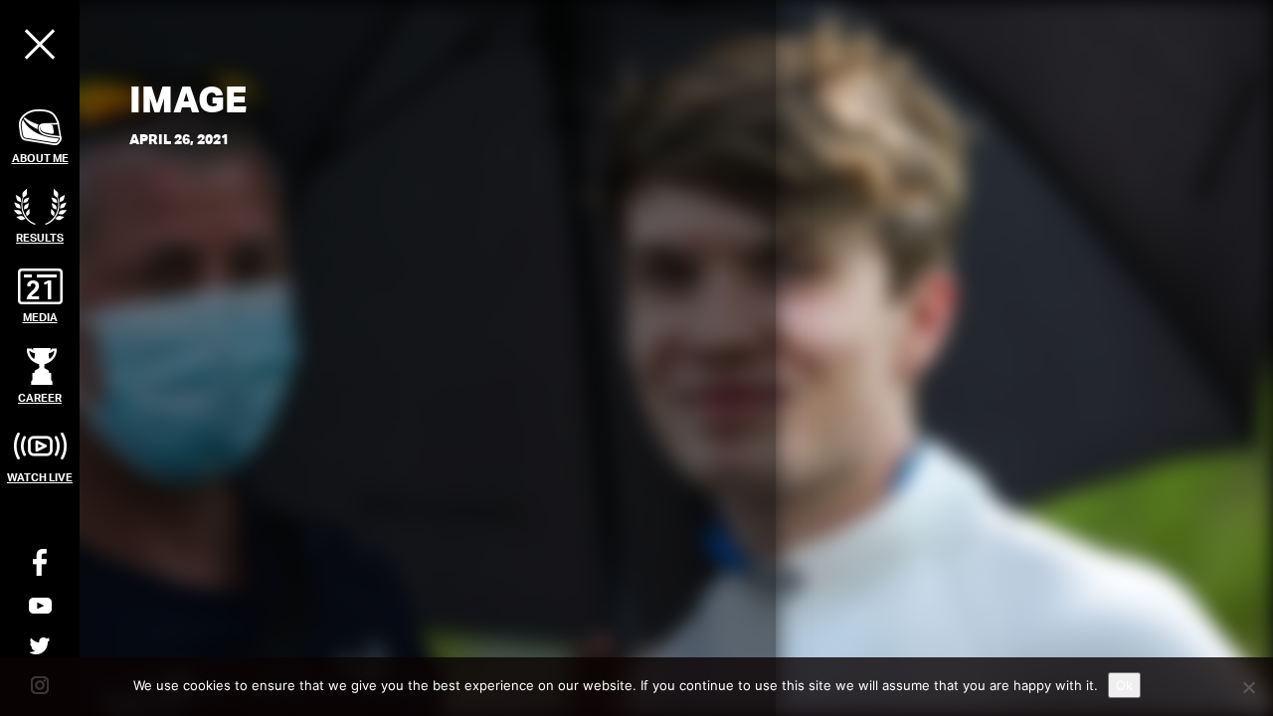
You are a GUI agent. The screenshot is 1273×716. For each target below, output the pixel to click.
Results (40, 237)
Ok (1124, 685)
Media (40, 316)
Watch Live (40, 476)
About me (40, 157)
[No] (1248, 687)
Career (40, 397)
